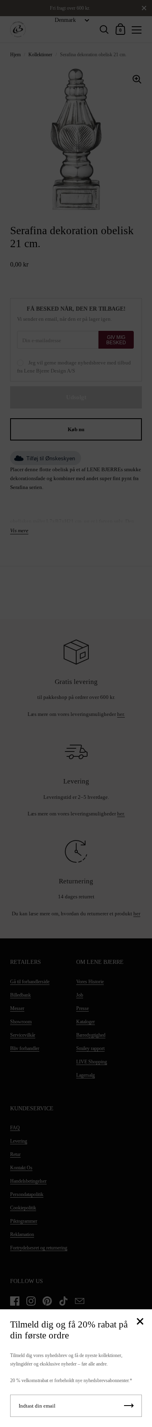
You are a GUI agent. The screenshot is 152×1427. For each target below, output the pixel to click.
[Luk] (140, 1322)
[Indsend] (129, 1406)
